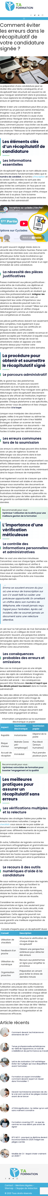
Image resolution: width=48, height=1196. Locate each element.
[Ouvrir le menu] (24, 18)
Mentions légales (24, 1185)
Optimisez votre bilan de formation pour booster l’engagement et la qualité (23, 769)
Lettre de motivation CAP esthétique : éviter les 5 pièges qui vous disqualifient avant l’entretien (29, 1063)
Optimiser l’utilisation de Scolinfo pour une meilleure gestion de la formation (24, 514)
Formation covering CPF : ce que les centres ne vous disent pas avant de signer (28, 1124)
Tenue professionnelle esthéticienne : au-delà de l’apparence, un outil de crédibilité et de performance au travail (30, 1048)
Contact (9, 1185)
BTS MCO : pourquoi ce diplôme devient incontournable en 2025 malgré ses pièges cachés (29, 1139)
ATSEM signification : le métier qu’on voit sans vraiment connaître (30, 1109)
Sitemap (9, 1188)
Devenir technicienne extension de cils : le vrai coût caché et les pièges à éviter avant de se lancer (30, 1094)
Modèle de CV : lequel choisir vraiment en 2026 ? (29, 1154)
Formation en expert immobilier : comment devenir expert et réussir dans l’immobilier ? (28, 1078)
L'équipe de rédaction (27, 1188)
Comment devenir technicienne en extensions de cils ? (28, 1033)
